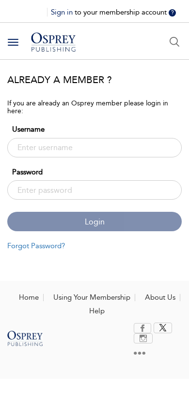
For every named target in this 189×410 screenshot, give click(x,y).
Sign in (63, 12)
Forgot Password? (36, 245)
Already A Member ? (59, 79)
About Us (160, 297)
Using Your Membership (91, 297)
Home (29, 297)
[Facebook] (142, 328)
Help (97, 311)
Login (95, 221)
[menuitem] (144, 328)
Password (27, 172)
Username (28, 129)
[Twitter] (163, 328)
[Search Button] (174, 42)
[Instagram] (143, 338)
